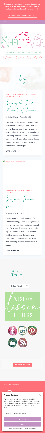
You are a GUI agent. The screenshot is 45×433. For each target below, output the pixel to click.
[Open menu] (5, 22)
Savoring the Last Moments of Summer (22, 106)
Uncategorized (13, 96)
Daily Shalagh (17, 190)
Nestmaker (31, 94)
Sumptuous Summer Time (20, 203)
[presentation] (22, 173)
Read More (12, 151)
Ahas (8, 190)
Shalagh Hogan (13, 117)
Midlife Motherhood (15, 94)
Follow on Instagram (22, 364)
